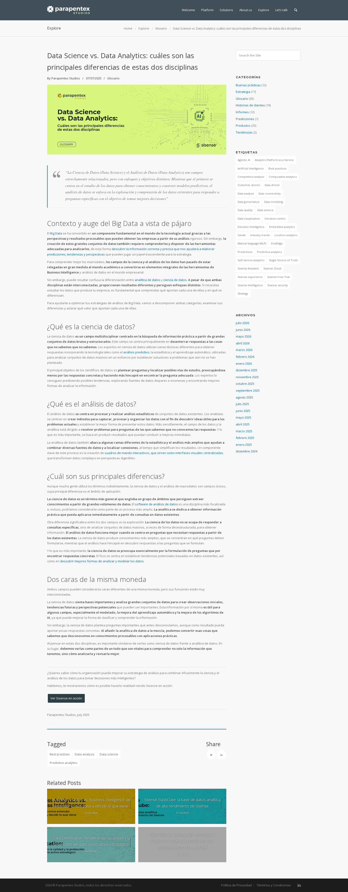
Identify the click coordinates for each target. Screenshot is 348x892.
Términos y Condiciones (274, 885)
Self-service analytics (251, 260)
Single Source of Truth (283, 260)
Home (128, 28)
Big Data (56, 233)
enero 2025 (244, 444)
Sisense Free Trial (278, 277)
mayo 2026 (243, 336)
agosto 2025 (244, 397)
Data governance (248, 202)
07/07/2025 (94, 78)
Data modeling (273, 202)
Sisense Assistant (248, 268)
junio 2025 (243, 411)
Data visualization (249, 218)
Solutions (226, 10)
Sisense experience (250, 277)
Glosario (161, 28)
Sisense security (278, 285)
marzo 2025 (244, 431)
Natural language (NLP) (252, 243)
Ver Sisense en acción (66, 698)
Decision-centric (275, 218)
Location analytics (285, 235)
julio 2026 (242, 323)
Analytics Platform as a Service (274, 160)
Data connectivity (270, 193)
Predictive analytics (63, 763)
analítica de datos (147, 280)
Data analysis (84, 754)
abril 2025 (243, 424)
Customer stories (249, 185)
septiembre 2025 (248, 390)
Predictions (245, 252)
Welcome (188, 10)
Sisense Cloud (272, 268)
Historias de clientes (250, 105)
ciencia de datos (175, 280)
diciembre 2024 (246, 451)
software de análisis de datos (156, 504)
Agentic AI (244, 160)
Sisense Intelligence (250, 285)
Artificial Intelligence (251, 168)
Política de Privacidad (236, 885)
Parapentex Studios (65, 78)
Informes (242, 112)
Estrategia (243, 92)
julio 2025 (242, 404)
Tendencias (244, 132)
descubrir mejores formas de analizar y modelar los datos (102, 561)
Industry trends (260, 235)
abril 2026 (243, 343)
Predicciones (245, 119)
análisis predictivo (136, 352)
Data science (109, 754)
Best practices (60, 754)
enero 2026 (244, 363)
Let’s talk (281, 10)
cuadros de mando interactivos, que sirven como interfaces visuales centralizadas (164, 453)
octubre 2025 (245, 383)
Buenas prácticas (248, 85)
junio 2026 (243, 330)
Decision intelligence (251, 227)
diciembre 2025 (246, 370)
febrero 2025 (245, 438)
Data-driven (272, 185)
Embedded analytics (282, 227)
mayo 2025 (243, 417)
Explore (263, 10)
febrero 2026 (245, 357)
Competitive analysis (251, 176)
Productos (243, 125)
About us (245, 10)
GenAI (241, 235)
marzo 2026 (244, 350)
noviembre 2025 (247, 377)
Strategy (243, 293)
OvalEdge (277, 243)
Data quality (245, 210)
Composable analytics (283, 176)
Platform (207, 10)
